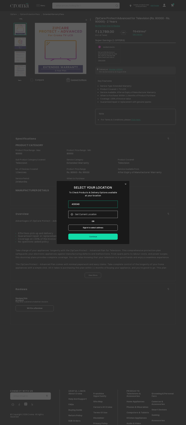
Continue (93, 237)
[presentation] (93, 204)
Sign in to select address (93, 228)
